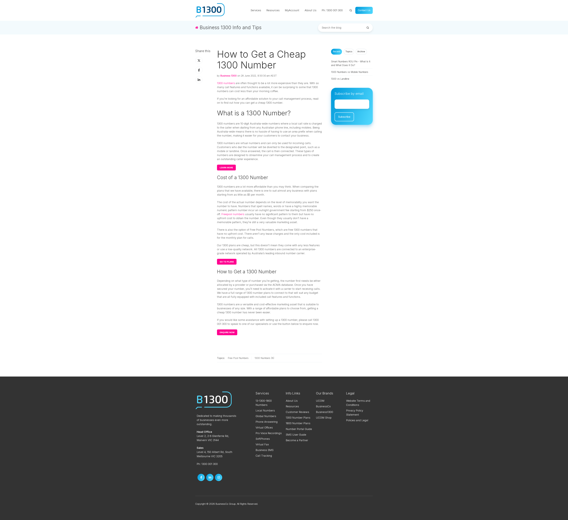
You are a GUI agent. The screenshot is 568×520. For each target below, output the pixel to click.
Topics (348, 51)
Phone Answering (267, 421)
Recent (336, 51)
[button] (350, 10)
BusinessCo (323, 406)
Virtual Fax (262, 444)
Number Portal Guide (299, 429)
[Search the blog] (367, 27)
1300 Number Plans (298, 417)
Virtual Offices (264, 427)
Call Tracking (264, 455)
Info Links (293, 393)
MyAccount (292, 10)
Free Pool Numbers (238, 358)
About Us (310, 10)
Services (256, 10)
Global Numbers (266, 416)
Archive (361, 51)
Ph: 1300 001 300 (332, 10)
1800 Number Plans (298, 423)
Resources (273, 10)
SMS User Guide (296, 434)
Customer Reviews (297, 412)
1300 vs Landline (340, 78)
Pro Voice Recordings (269, 433)
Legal (350, 393)
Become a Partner (297, 440)
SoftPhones (263, 438)
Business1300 (324, 412)
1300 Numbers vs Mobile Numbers (349, 71)
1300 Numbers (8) (264, 358)
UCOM (320, 400)
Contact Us (364, 10)
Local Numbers (265, 410)
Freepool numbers (232, 214)
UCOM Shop (323, 417)
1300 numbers (226, 83)
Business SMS (264, 450)
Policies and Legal (357, 420)
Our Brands (324, 393)
